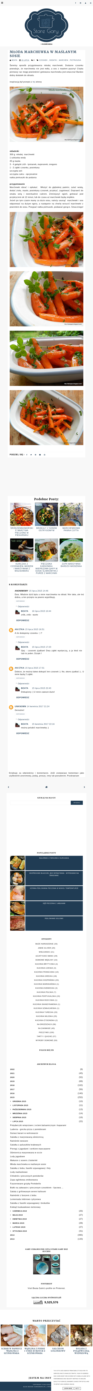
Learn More (68, 1388)
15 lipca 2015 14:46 (38, 591)
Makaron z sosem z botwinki (24, 1160)
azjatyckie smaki (44, 956)
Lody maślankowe (19, 1172)
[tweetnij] (31, 455)
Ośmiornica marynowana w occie (26, 1153)
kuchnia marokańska (45, 984)
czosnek (43, 60)
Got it (77, 1388)
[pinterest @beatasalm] (90, 3)
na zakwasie (44, 1028)
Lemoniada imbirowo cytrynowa (25, 1199)
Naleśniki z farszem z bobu (23, 1195)
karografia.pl (40, 1386)
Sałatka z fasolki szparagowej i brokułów (30, 1203)
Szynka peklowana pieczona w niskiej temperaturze (54, 888)
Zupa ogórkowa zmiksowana (24, 1180)
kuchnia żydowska (45, 1020)
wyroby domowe (44, 1040)
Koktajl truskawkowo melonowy (25, 1207)
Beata (24, 611)
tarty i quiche (44, 1036)
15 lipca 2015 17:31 (34, 668)
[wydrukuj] (44, 455)
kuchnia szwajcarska (45, 1008)
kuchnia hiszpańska (44, 980)
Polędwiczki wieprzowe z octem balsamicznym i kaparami (38, 1125)
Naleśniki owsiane (19, 1141)
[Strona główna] (46, 787)
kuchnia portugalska (44, 996)
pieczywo (44, 1032)
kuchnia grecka (44, 976)
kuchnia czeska (45, 968)
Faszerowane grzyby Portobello (25, 1184)
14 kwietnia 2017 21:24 (38, 706)
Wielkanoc (44, 952)
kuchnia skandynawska (45, 1004)
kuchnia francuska (44, 972)
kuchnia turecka (44, 1012)
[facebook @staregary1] (76, 3)
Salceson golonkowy (58, 1350)
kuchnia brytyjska (45, 964)
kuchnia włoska (44, 1016)
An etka (19, 629)
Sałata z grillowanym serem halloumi (28, 1191)
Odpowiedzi (23, 607)
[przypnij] (35, 455)
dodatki (53, 60)
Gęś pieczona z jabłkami (54, 903)
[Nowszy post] (8, 787)
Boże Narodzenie (44, 944)
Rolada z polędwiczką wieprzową (81, 1351)
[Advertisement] (46, 478)
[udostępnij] (27, 455)
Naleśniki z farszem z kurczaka (54, 858)
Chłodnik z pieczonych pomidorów (26, 1176)
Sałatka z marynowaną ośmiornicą (26, 1137)
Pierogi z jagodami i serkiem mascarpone (30, 1149)
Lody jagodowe (17, 1156)
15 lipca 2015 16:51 (34, 629)
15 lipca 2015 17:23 (41, 647)
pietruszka (75, 60)
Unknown (20, 706)
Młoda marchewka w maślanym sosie (28, 1164)
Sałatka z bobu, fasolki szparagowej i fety (30, 1168)
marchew (64, 60)
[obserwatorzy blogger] (85, 3)
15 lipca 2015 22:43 (41, 688)
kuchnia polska (45, 992)
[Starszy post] (84, 787)
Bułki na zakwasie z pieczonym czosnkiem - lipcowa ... (36, 1188)
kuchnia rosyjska (45, 1000)
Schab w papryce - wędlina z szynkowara (11, 1351)
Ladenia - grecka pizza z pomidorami (28, 1129)
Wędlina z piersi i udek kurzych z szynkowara (34, 1351)
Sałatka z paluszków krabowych (25, 1145)
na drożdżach (44, 1024)
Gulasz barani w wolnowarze (24, 1133)
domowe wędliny (44, 960)
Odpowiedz (20, 601)
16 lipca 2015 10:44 (41, 611)
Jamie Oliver (44, 948)
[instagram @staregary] (80, 3)
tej (34, 82)
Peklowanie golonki (54, 918)
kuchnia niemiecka (44, 988)
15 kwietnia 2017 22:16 (43, 724)
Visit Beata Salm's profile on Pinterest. (46, 1288)
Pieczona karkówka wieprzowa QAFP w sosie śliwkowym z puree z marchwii (46, 568)
